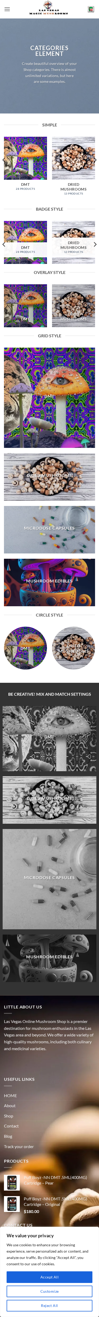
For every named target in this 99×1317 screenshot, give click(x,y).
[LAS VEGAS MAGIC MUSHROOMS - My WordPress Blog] (49, 9)
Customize (49, 1291)
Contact (11, 1125)
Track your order (19, 1146)
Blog (8, 1136)
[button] (7, 9)
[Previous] (4, 170)
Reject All (49, 1305)
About (10, 1105)
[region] (49, 1272)
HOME (10, 1095)
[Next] (95, 170)
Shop (8, 1115)
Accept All (49, 1277)
